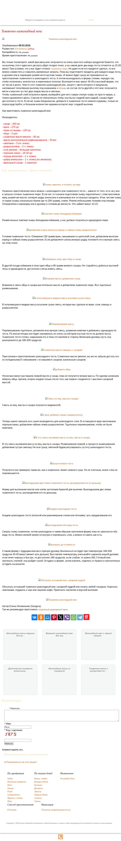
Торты (37, 801)
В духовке (11, 810)
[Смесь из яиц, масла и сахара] (61, 398)
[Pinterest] (54, 617)
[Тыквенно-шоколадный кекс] (61, 39)
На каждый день (67, 778)
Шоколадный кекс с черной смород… (98, 634)
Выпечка (38, 785)
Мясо (9, 785)
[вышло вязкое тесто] (61, 463)
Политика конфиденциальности (56, 810)
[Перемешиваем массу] (61, 324)
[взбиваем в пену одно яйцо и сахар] (61, 259)
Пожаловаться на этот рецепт (21, 762)
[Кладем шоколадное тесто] (61, 509)
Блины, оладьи (40, 778)
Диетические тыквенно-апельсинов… (20, 669)
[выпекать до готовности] (61, 544)
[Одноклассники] (41, 617)
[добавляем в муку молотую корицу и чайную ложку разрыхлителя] (62, 230)
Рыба (9, 791)
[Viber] (67, 617)
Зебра (61, 88)
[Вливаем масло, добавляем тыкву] (61, 278)
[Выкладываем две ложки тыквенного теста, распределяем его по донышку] (61, 483)
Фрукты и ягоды (15, 798)
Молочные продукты (16, 782)
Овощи (10, 788)
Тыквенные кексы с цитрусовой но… (98, 669)
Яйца (9, 801)
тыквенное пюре (59, 68)
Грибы (10, 778)
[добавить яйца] (61, 369)
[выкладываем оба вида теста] (61, 525)
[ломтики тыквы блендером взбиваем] (62, 213)
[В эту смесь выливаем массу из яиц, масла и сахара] (61, 437)
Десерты (38, 788)
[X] (60, 617)
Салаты (38, 798)
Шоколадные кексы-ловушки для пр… (20, 634)
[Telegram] (80, 617)
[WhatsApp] (73, 617)
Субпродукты (13, 795)
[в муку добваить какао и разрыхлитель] (61, 415)
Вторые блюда (41, 782)
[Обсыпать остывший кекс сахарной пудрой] (61, 580)
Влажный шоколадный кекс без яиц (59, 634)
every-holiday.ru (60, 8)
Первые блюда (40, 795)
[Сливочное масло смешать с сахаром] (61, 350)
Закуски (37, 791)
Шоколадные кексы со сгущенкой (59, 669)
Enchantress (21, 48)
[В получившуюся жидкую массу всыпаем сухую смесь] (61, 298)
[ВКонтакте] (34, 617)
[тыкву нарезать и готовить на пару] (61, 184)
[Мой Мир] (47, 617)
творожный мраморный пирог (53, 609)
